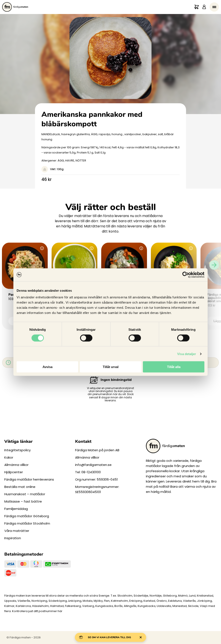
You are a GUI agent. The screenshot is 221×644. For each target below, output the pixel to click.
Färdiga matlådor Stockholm (27, 523)
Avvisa (47, 367)
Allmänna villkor (16, 464)
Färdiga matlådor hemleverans (29, 479)
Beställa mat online (19, 486)
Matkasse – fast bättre (23, 501)
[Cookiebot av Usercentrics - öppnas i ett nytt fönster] (185, 274)
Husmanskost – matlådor (24, 494)
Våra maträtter (16, 530)
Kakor (8, 457)
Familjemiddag (16, 508)
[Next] (214, 265)
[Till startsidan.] (15, 7)
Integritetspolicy (17, 450)
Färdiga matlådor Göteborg (26, 516)
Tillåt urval (110, 367)
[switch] (86, 337)
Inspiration (12, 538)
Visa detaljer (186, 354)
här (60, 611)
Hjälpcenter (13, 472)
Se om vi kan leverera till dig (109, 637)
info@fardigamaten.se (93, 464)
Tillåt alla (173, 367)
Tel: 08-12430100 (88, 472)
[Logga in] (204, 7)
